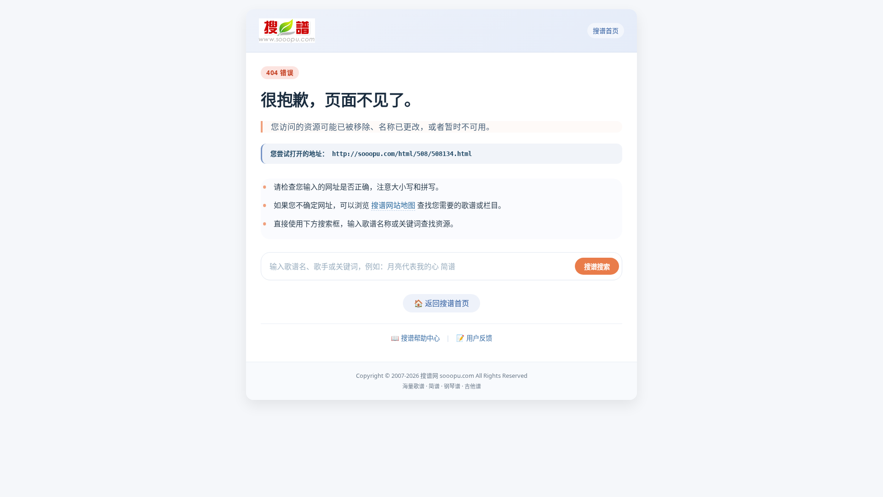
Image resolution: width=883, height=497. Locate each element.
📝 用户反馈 (474, 338)
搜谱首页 (606, 30)
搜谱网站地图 (393, 205)
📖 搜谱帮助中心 (415, 338)
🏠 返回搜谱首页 (441, 303)
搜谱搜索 (597, 266)
